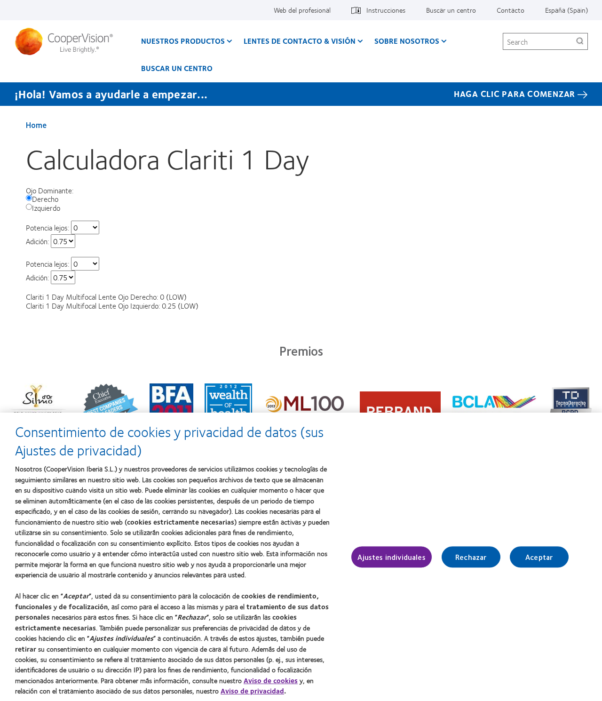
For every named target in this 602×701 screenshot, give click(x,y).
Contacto (510, 10)
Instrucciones (385, 10)
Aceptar (539, 557)
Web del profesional (302, 10)
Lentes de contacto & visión (300, 41)
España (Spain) (566, 10)
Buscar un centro (451, 10)
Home (36, 125)
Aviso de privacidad (252, 691)
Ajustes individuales (391, 557)
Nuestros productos (183, 41)
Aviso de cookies (271, 680)
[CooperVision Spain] (67, 41)
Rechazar (470, 557)
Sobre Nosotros (406, 41)
